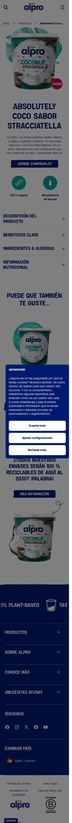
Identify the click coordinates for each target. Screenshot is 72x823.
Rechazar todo (37, 450)
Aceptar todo (37, 426)
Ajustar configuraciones (37, 438)
